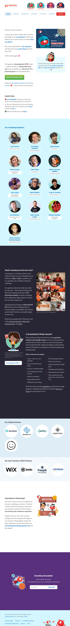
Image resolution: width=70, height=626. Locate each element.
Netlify (25, 616)
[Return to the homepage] (11, 6)
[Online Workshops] (31, 5)
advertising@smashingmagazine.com (17, 526)
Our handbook (11, 99)
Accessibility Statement (28, 620)
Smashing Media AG (9, 616)
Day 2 (13, 109)
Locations (43, 14)
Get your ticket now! (14, 77)
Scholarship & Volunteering (12, 623)
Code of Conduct (9, 620)
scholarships (46, 386)
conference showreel (15, 321)
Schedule (16, 14)
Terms (28, 623)
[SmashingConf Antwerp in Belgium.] (50, 5)
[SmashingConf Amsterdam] (60, 5)
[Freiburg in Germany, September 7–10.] (40, 5)
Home (8, 14)
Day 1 (31, 106)
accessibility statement (18, 83)
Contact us (18, 620)
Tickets (60, 14)
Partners (52, 14)
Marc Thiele (53, 312)
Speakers (34, 14)
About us (23, 623)
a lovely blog (21, 49)
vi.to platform (20, 37)
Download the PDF (15, 355)
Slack (25, 111)
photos (20, 324)
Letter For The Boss (49, 67)
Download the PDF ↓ (13, 363)
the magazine (26, 46)
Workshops (25, 14)
